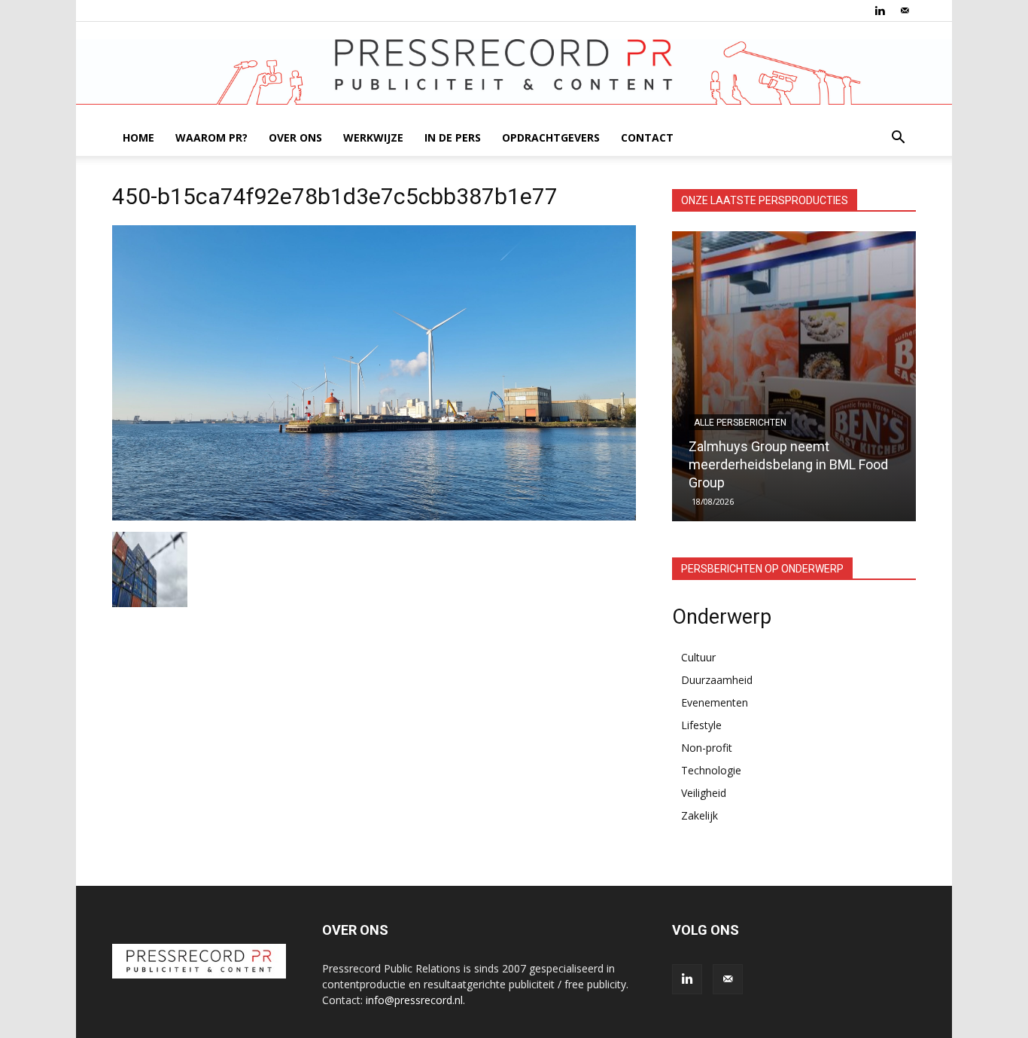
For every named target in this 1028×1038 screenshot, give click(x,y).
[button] (898, 139)
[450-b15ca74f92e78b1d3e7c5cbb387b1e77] (374, 516)
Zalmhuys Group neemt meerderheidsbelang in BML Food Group (788, 464)
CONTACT (647, 137)
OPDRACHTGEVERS (551, 137)
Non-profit (706, 747)
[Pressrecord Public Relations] (514, 72)
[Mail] (904, 10)
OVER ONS (295, 137)
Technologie (711, 770)
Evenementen (714, 702)
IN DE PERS (452, 137)
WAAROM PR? (211, 137)
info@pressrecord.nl (414, 1000)
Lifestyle (701, 725)
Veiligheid (703, 793)
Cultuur (698, 657)
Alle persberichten (740, 422)
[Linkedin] (879, 10)
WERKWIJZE (373, 137)
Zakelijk (699, 815)
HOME (138, 137)
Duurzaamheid (717, 680)
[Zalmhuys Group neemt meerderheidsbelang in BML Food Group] (794, 376)
